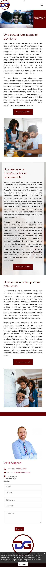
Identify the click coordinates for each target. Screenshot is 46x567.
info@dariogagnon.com (22, 472)
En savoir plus (24, 561)
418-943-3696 (21, 469)
